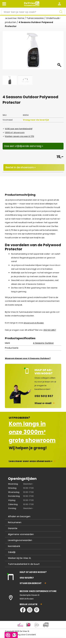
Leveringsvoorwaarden (20, 540)
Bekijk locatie (28, 604)
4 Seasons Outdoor (43, 343)
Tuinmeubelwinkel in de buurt (24, 564)
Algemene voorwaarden (21, 534)
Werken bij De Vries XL (19, 558)
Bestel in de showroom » (21, 167)
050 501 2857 (49, 330)
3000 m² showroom (15, 132)
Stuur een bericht (31, 583)
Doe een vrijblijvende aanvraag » (23, 146)
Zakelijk (12, 552)
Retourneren (14, 522)
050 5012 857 (44, 396)
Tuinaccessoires (35, 18)
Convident (31, 634)
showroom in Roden (34, 322)
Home (21, 18)
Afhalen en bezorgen (19, 516)
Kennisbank (14, 546)
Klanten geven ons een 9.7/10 (19, 136)
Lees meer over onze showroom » (30, 461)
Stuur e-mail (43, 403)
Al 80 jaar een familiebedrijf (18, 128)
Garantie (12, 528)
